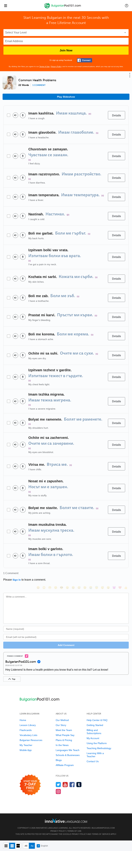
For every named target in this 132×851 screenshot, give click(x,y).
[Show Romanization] (32, 846)
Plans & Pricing (64, 740)
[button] (126, 5)
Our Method (62, 720)
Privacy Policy (56, 66)
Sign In (17, 579)
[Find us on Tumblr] (79, 784)
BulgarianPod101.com (103, 828)
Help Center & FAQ (97, 720)
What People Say (65, 735)
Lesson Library (28, 725)
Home (23, 720)
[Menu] (5, 5)
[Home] (63, 8)
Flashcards (26, 730)
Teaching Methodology (99, 748)
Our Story (61, 725)
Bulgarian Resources (31, 740)
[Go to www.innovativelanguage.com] (66, 820)
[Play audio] (15, 115)
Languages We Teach (67, 750)
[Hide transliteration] (26, 846)
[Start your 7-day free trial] (30, 785)
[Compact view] (6, 846)
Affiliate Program (65, 765)
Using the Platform (97, 743)
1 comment (39, 85)
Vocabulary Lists (28, 735)
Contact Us (93, 761)
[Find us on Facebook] (72, 784)
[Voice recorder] (23, 115)
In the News (62, 745)
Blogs (59, 760)
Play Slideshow (66, 96)
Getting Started (95, 725)
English (44, 846)
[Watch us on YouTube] (65, 784)
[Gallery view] (18, 846)
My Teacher (26, 745)
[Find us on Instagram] (58, 791)
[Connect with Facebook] (84, 60)
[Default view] (12, 846)
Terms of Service (101, 834)
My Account (93, 738)
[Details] (116, 115)
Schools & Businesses (68, 755)
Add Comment (66, 645)
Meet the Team (64, 730)
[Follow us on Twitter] (58, 784)
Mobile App (26, 750)
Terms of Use (44, 66)
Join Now (66, 50)
